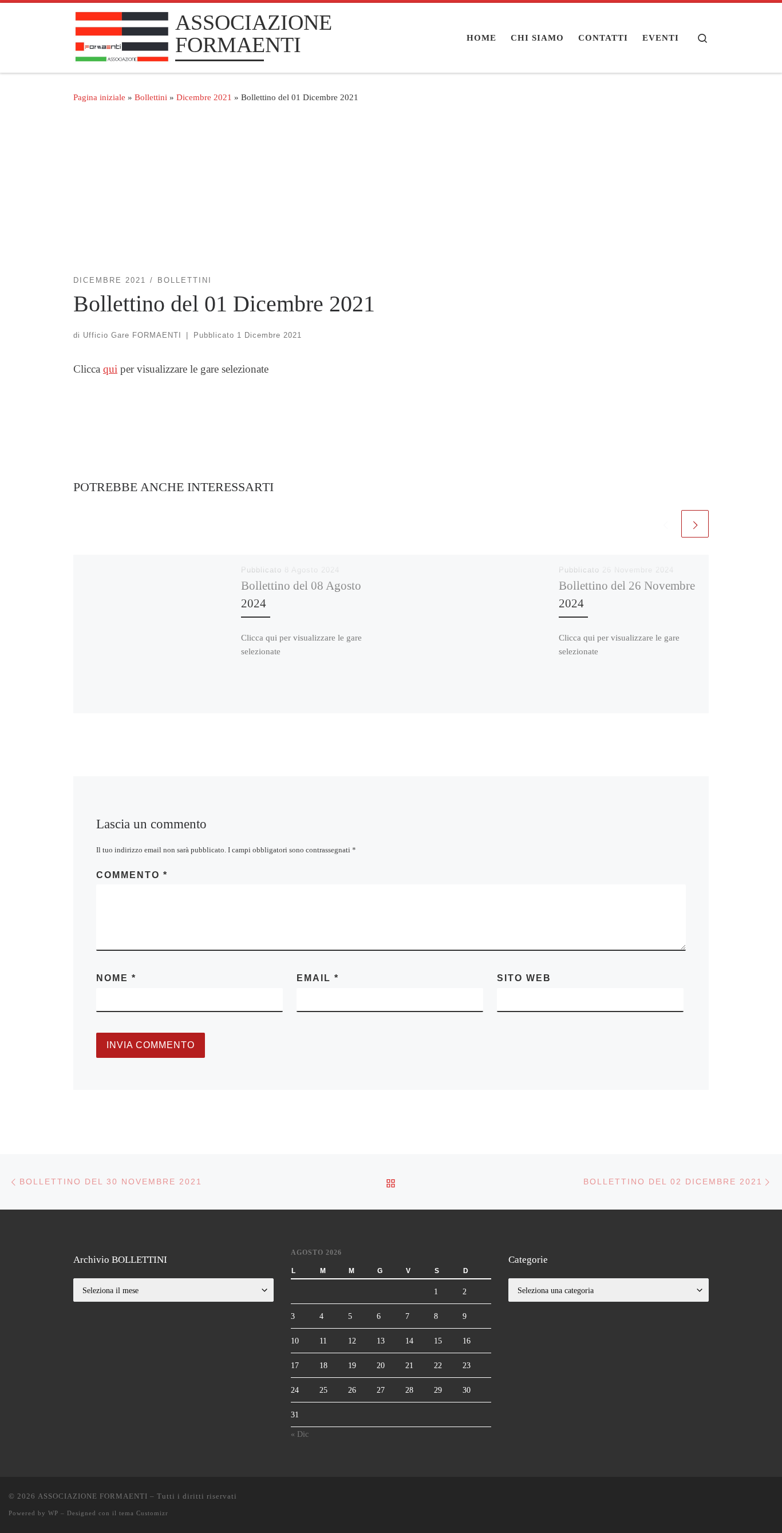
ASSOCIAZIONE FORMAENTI (93, 1496)
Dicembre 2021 (204, 97)
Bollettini (151, 97)
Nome (116, 978)
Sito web (524, 978)
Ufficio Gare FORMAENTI (132, 335)
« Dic (300, 1434)
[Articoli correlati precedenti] (665, 524)
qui (110, 369)
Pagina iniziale (99, 97)
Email (318, 978)
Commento (132, 875)
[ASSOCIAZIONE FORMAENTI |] (122, 35)
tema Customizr (143, 1513)
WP (53, 1513)
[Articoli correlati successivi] (695, 524)
